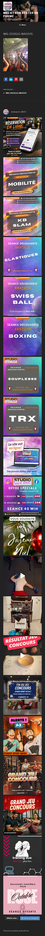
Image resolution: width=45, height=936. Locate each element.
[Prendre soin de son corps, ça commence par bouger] (22, 176)
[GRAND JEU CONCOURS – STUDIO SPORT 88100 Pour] (22, 815)
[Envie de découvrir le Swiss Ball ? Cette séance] (22, 296)
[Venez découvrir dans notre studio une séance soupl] (22, 376)
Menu (24, 25)
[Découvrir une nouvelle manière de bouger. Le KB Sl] (22, 216)
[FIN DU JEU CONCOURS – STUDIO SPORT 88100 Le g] (22, 695)
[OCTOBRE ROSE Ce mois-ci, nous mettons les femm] (22, 895)
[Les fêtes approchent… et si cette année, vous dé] (22, 855)
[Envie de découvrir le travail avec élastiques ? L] (22, 256)
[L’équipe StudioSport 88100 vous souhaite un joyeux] (22, 535)
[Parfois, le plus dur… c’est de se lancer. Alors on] (22, 136)
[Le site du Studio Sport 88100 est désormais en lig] (22, 456)
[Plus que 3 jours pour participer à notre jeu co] (22, 735)
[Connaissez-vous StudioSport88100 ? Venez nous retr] (22, 615)
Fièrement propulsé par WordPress (16, 931)
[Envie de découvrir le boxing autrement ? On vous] (22, 336)
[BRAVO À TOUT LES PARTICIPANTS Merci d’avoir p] (22, 655)
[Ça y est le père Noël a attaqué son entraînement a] (22, 575)
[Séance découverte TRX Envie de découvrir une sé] (22, 416)
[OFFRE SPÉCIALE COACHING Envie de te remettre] (22, 496)
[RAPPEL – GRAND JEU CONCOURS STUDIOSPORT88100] (22, 775)
